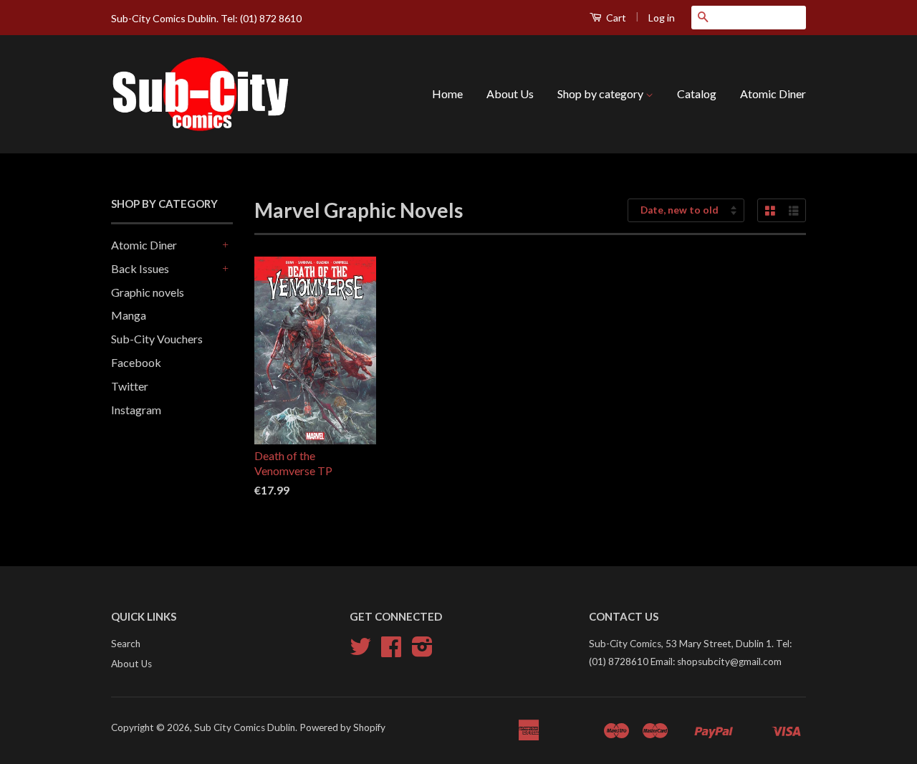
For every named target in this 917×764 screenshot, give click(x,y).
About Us (510, 93)
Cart (615, 17)
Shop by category (601, 93)
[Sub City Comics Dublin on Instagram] (422, 651)
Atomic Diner (773, 93)
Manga (128, 315)
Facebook (136, 362)
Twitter (129, 386)
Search (125, 643)
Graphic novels (147, 292)
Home (447, 93)
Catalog (696, 93)
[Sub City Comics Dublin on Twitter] (360, 651)
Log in (661, 17)
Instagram (136, 409)
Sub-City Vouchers (157, 338)
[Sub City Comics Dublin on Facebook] (391, 651)
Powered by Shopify (342, 727)
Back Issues (140, 268)
